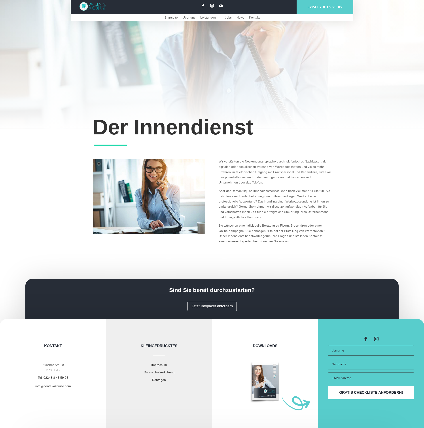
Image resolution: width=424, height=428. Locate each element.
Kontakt (254, 17)
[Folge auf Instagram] (212, 5)
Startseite (171, 17)
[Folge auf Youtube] (220, 5)
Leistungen (208, 17)
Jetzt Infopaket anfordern (212, 306)
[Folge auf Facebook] (203, 5)
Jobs (228, 17)
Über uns (189, 17)
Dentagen (159, 380)
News (240, 17)
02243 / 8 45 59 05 (325, 7)
